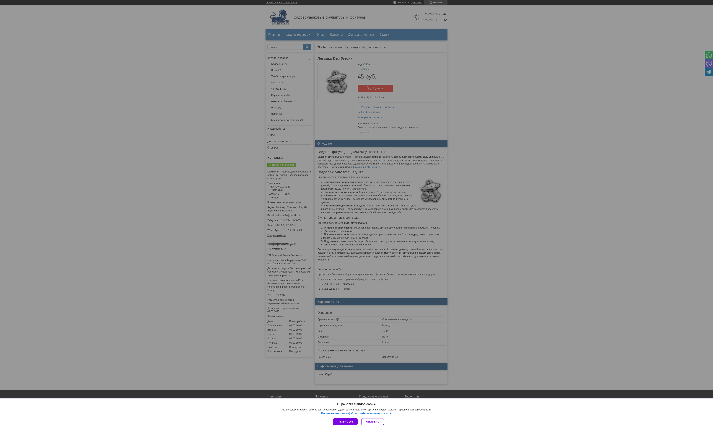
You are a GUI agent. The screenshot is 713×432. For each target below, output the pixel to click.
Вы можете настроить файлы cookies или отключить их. (355, 413)
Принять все (345, 421)
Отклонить (372, 421)
